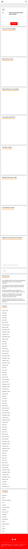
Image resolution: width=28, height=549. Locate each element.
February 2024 (5, 379)
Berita (3, 497)
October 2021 (5, 446)
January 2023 (5, 410)
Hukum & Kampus (6, 500)
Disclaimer (10, 545)
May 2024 (4, 372)
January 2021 (5, 467)
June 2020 (4, 484)
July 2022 (4, 424)
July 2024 (4, 367)
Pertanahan (5, 519)
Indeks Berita (15, 544)
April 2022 (4, 431)
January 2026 (5, 327)
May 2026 (4, 317)
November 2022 (6, 415)
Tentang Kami (22, 544)
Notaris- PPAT (5, 512)
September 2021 (6, 448)
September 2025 (6, 336)
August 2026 (5, 310)
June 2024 (4, 370)
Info (3, 502)
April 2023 (4, 403)
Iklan (2, 546)
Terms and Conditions (18, 545)
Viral (3, 531)
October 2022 (5, 417)
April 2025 (4, 346)
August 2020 (5, 479)
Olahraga (4, 514)
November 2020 (6, 472)
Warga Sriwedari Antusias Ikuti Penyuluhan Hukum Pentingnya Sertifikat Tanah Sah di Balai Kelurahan (13, 300)
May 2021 (4, 458)
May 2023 (4, 401)
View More (14, 23)
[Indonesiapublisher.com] (14, 536)
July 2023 (4, 396)
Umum (3, 528)
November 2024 (6, 358)
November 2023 (6, 386)
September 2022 (6, 420)
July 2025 (4, 341)
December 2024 (6, 355)
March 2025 (5, 348)
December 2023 (6, 384)
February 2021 (5, 465)
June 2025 (4, 343)
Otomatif (4, 516)
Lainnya (4, 505)
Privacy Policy (4, 545)
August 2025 (5, 339)
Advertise (4, 495)
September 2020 (6, 477)
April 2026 (4, 320)
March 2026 (5, 322)
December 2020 (6, 470)
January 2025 (5, 353)
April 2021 (4, 460)
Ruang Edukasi (5, 524)
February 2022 (5, 436)
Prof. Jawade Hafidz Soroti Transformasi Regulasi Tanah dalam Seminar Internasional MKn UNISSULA (14, 282)
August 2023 (5, 393)
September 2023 (6, 391)
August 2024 (5, 365)
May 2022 (4, 429)
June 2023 (4, 398)
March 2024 (5, 377)
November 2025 (6, 332)
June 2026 (4, 315)
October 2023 (5, 389)
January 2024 (5, 382)
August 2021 (5, 450)
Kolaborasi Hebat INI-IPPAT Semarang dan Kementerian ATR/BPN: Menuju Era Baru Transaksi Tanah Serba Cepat (12, 295)
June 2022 (4, 427)
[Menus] (2, 1)
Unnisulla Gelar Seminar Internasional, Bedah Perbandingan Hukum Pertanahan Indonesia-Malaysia (13, 287)
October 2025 (5, 334)
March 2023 (5, 405)
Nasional (4, 509)
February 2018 (5, 486)
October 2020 (5, 474)
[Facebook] (13, 539)
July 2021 (4, 453)
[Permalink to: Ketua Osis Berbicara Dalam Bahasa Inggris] (5, 16)
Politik (3, 521)
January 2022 (5, 439)
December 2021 (6, 441)
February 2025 (5, 351)
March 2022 (5, 434)
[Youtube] (15, 539)
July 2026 (4, 313)
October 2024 (5, 360)
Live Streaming (5, 507)
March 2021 (5, 462)
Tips (3, 526)
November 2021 (6, 443)
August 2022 (5, 422)
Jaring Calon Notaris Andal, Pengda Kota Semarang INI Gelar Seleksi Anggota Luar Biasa (13, 291)
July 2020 (4, 481)
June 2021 (4, 455)
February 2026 (5, 324)
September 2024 (6, 363)
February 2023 (5, 408)
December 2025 (6, 329)
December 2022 (6, 412)
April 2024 (4, 374)
